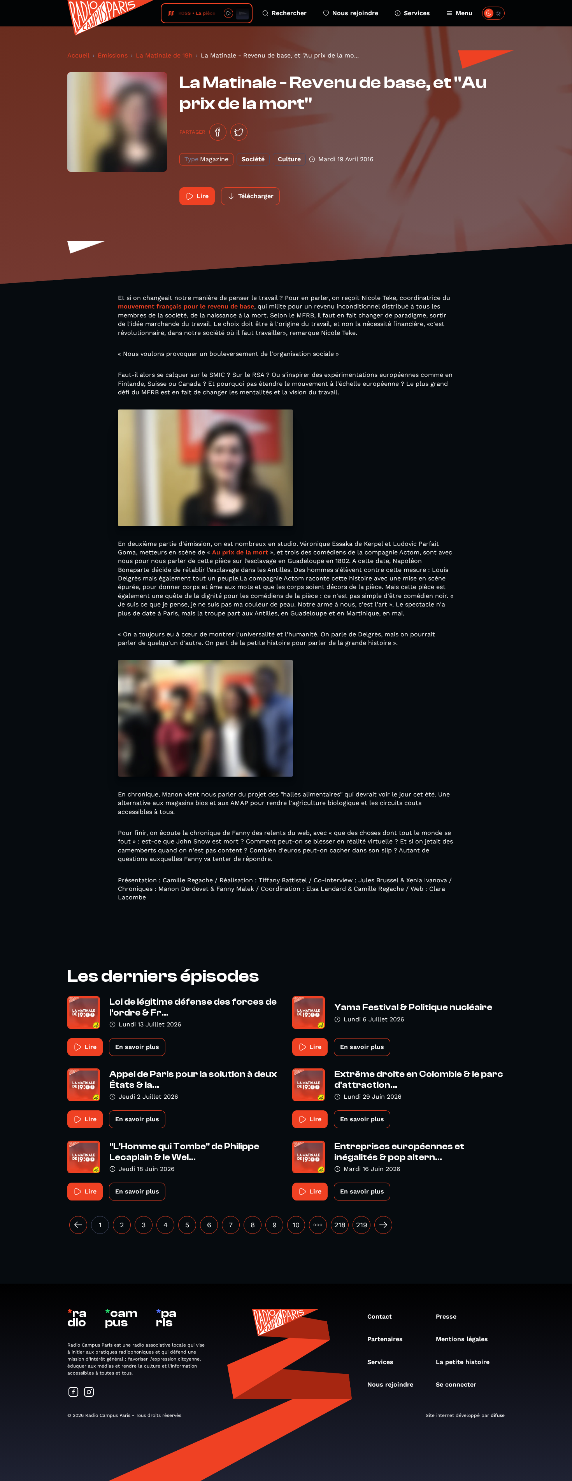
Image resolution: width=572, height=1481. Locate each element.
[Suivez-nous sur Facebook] (73, 1392)
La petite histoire (463, 1362)
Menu (464, 13)
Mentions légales (462, 1339)
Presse (446, 1316)
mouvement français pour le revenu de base (186, 306)
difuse (498, 1415)
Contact (379, 1316)
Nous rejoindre (355, 13)
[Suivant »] (383, 1225)
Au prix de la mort (239, 552)
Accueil (78, 55)
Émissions (113, 55)
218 (340, 1225)
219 (361, 1225)
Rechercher (289, 13)
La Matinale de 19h (164, 55)
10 (296, 1225)
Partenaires (385, 1339)
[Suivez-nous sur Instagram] (89, 1392)
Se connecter (456, 1384)
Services (417, 13)
